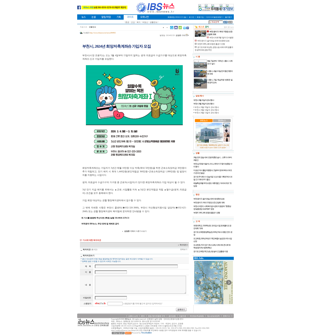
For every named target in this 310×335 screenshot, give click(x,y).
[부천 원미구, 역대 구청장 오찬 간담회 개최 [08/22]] (200, 33)
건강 (133, 22)
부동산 (145, 22)
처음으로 (83, 27)
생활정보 (154, 22)
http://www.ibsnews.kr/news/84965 (103, 33)
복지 (138, 22)
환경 (127, 22)
